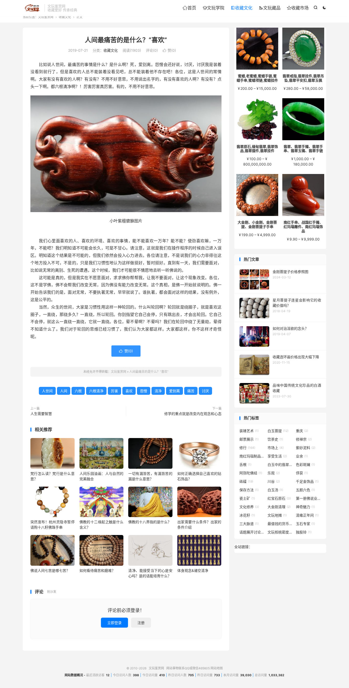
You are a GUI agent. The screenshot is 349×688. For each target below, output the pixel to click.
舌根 (245, 464)
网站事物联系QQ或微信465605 (188, 668)
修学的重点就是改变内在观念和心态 (193, 413)
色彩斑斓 (305, 464)
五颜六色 (305, 490)
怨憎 (143, 391)
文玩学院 (213, 7)
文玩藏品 (270, 7)
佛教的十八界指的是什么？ (149, 522)
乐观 (273, 473)
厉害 (114, 391)
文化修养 (249, 507)
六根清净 (96, 391)
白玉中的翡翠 (280, 464)
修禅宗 (304, 439)
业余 (302, 456)
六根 (78, 391)
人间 (63, 391)
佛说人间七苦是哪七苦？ (50, 570)
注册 (141, 622)
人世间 (47, 391)
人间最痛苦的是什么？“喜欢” (126, 40)
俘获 (302, 473)
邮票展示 (249, 439)
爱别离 (174, 391)
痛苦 (190, 391)
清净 (158, 391)
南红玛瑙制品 (252, 456)
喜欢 (129, 391)
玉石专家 (305, 523)
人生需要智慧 (41, 413)
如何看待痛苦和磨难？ (97, 570)
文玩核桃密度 (280, 532)
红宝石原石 (279, 498)
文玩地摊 (277, 515)
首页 (189, 7)
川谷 (273, 481)
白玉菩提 (277, 431)
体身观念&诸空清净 (192, 570)
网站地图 (217, 668)
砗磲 (246, 481)
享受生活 (277, 456)
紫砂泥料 (305, 447)
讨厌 (205, 391)
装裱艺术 (249, 431)
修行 (247, 447)
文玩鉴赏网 (32, 8)
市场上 (275, 447)
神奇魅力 (305, 507)
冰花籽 (247, 515)
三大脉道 (249, 523)
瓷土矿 (247, 498)
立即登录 (114, 622)
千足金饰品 (307, 481)
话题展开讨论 (252, 532)
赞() (169, 50)
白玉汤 (275, 490)
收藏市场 (298, 7)
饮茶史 (275, 439)
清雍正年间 (307, 515)
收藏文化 (241, 7)
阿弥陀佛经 (250, 473)
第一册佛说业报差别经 (308, 498)
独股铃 (303, 532)
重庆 (302, 431)
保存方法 (249, 490)
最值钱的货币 (280, 523)
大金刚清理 (278, 507)
